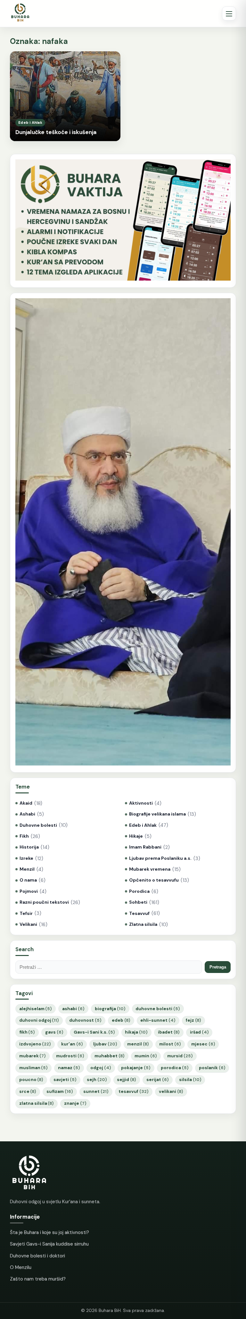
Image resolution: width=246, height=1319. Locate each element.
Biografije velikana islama (157, 814)
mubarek (32, 1056)
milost (170, 1044)
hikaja (136, 1032)
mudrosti (70, 1056)
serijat (157, 1079)
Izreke (26, 858)
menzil (138, 1044)
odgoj (100, 1067)
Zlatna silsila (143, 924)
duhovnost (85, 1020)
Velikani (28, 924)
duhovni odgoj (39, 1020)
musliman (33, 1067)
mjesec (203, 1044)
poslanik (212, 1067)
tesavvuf (134, 1091)
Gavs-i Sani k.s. (94, 1032)
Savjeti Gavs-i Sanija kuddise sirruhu (49, 1244)
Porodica (139, 891)
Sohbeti (138, 902)
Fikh (24, 836)
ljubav (105, 1044)
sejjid (126, 1079)
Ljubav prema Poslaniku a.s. (160, 858)
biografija (110, 1008)
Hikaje (136, 836)
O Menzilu (20, 1267)
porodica (175, 1067)
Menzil (27, 869)
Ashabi (27, 814)
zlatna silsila (36, 1103)
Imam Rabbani (145, 847)
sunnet (96, 1091)
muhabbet (109, 1056)
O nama (28, 880)
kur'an (72, 1044)
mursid (180, 1056)
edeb (121, 1020)
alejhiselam (35, 1008)
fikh (27, 1032)
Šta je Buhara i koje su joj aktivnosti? (49, 1232)
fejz (193, 1020)
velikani (171, 1091)
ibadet (169, 1032)
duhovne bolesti (157, 1008)
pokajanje (136, 1067)
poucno (31, 1079)
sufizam (59, 1091)
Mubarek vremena (149, 869)
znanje (75, 1103)
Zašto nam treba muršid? (38, 1279)
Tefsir (26, 913)
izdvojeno (35, 1044)
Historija (29, 847)
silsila (190, 1079)
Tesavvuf (139, 913)
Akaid (26, 803)
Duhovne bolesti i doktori (37, 1256)
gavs (54, 1032)
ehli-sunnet (158, 1020)
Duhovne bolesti (38, 825)
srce (28, 1091)
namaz (69, 1067)
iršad (199, 1032)
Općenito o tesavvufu (154, 880)
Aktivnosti (141, 803)
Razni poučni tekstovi (44, 902)
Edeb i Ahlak (143, 825)
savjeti (65, 1079)
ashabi (73, 1008)
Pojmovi (29, 891)
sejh (97, 1079)
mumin (146, 1056)
